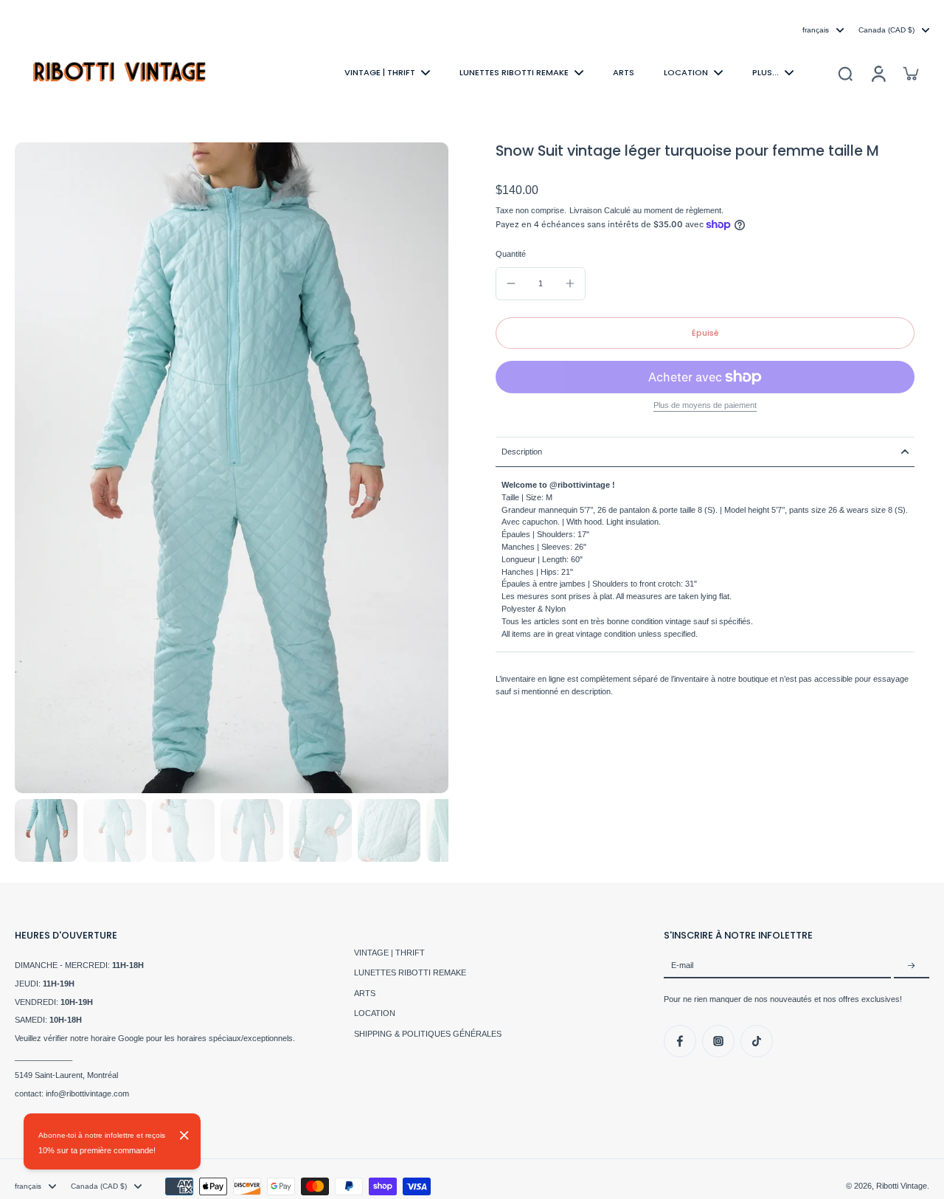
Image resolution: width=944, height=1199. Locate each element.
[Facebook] (680, 1041)
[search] (845, 73)
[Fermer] (184, 1135)
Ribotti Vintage (901, 1185)
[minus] (511, 283)
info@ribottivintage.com (87, 1093)
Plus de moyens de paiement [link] (705, 405)
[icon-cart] (910, 73)
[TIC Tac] (756, 1041)
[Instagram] (718, 1041)
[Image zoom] (231, 467)
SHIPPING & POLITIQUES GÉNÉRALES (428, 1033)
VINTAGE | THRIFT (389, 952)
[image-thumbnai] (46, 830)
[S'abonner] (911, 965)
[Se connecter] (877, 72)
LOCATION (374, 1013)
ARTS (364, 993)
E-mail (682, 965)
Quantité (511, 253)
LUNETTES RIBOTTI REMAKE (410, 972)
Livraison (586, 210)
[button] (705, 333)
